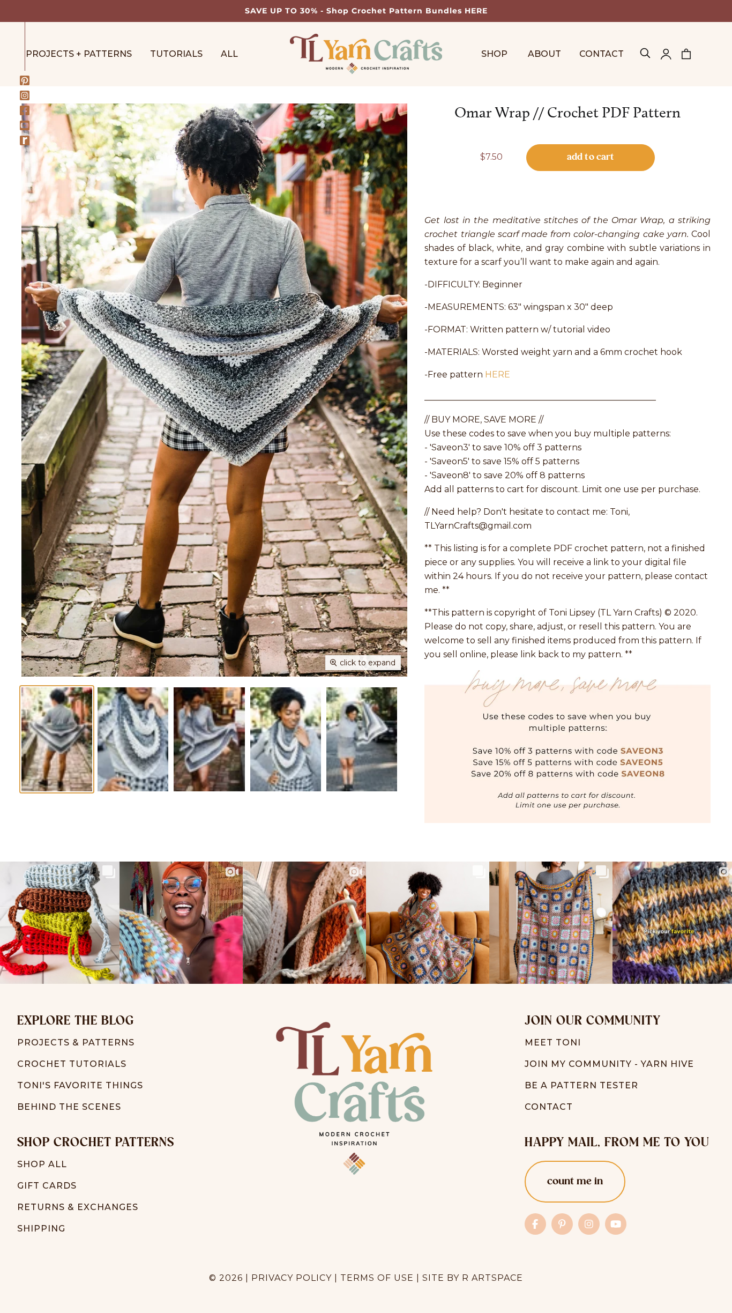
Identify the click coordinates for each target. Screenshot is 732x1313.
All (229, 54)
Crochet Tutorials (71, 1064)
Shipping (41, 1228)
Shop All (42, 1164)
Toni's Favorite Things (80, 1085)
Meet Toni (553, 1042)
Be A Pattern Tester (581, 1085)
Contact (601, 54)
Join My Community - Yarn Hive (609, 1064)
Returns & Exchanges (77, 1207)
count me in (575, 1181)
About (544, 54)
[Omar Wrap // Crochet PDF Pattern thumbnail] (56, 739)
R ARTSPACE (492, 1278)
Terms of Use (377, 1278)
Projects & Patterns (76, 1042)
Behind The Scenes (69, 1107)
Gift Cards (47, 1186)
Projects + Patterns (79, 54)
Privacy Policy (291, 1278)
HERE (497, 374)
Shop (495, 54)
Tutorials (176, 54)
